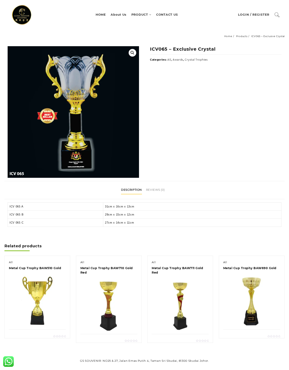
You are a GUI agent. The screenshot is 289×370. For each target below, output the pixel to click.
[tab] (133, 190)
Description (131, 189)
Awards (178, 59)
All (169, 59)
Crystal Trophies (196, 59)
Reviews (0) (155, 189)
